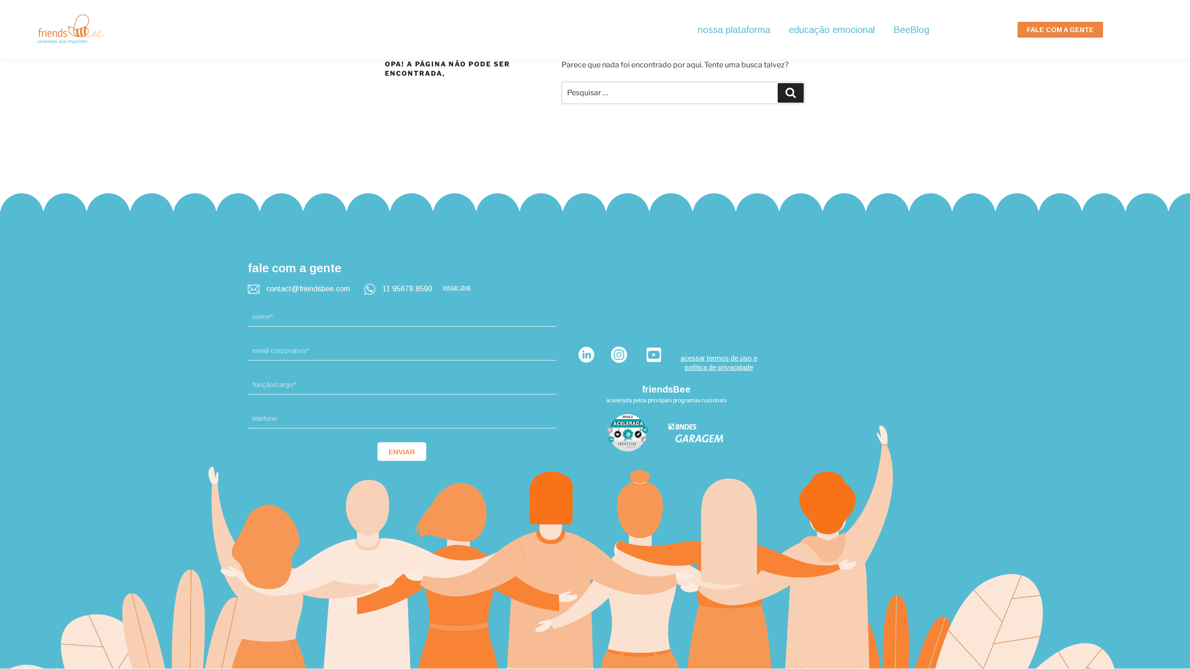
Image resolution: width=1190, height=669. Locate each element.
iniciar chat (456, 287)
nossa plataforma (734, 30)
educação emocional (832, 30)
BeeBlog (911, 30)
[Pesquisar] (791, 93)
